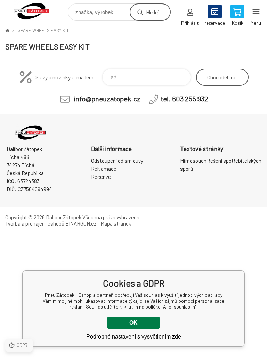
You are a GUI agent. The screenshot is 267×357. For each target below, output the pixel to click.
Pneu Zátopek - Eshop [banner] (36, 10)
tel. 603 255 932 (184, 98)
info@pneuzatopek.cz (107, 98)
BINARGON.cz (80, 223)
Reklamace (103, 169)
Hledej (152, 12)
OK (133, 323)
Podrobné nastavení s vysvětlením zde (133, 337)
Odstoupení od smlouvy (117, 161)
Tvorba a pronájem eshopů (34, 223)
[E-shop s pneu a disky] (7, 30)
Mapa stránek (115, 223)
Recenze (101, 177)
